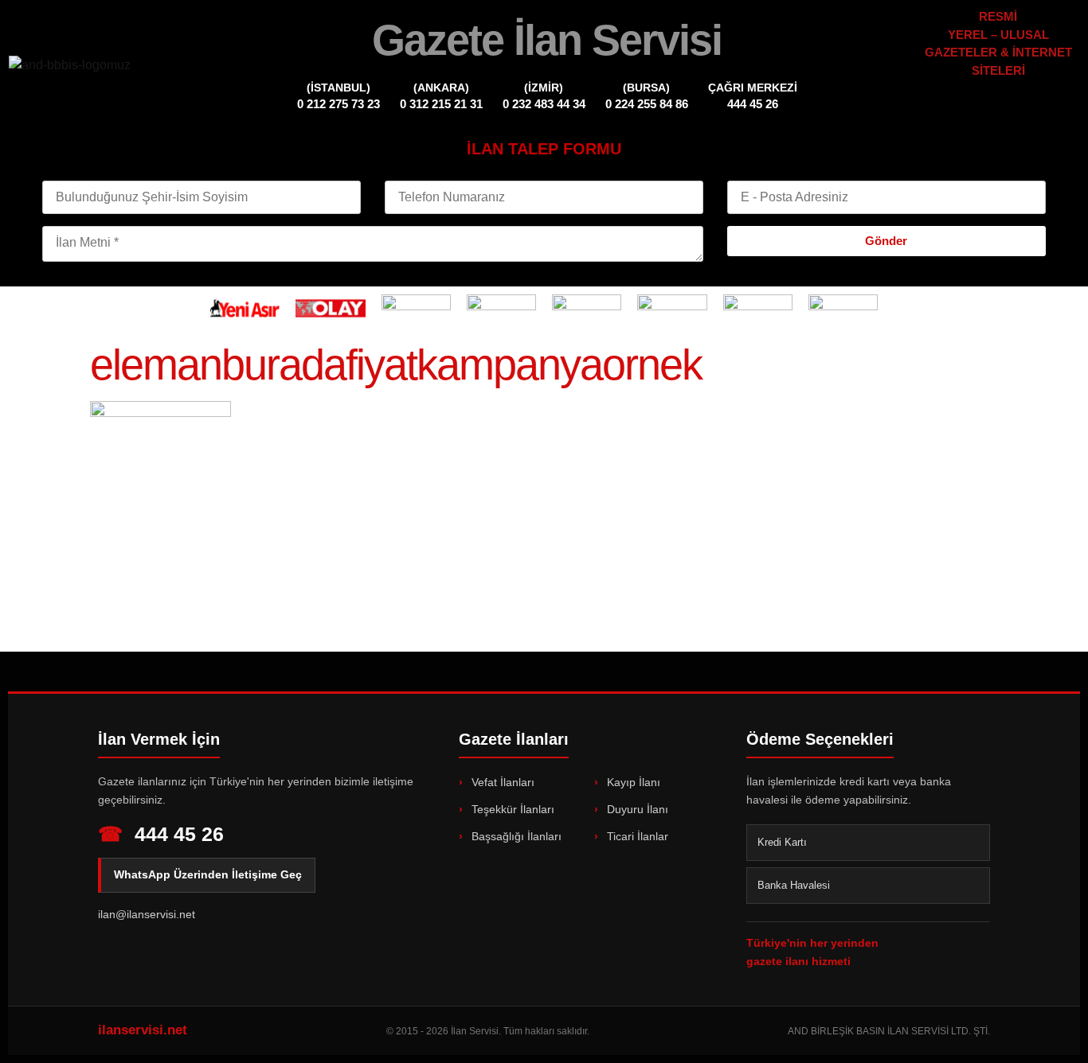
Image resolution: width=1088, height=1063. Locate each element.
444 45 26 (752, 104)
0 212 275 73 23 (338, 104)
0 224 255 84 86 (646, 104)
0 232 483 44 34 (544, 104)
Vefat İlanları (501, 782)
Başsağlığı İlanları (515, 836)
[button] (998, 105)
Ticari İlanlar (636, 836)
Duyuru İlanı (636, 809)
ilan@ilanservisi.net (146, 914)
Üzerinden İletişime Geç (208, 874)
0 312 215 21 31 (441, 104)
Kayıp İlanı (632, 782)
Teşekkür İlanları (511, 809)
